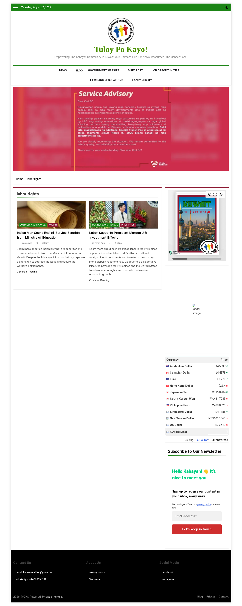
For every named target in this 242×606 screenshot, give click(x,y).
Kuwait (53, 225)
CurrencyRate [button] (219, 440)
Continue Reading (27, 271)
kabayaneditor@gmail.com (38, 572)
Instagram (168, 579)
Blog (79, 70)
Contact (224, 596)
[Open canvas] (15, 7)
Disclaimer (95, 579)
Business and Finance (33, 225)
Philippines (127, 225)
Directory (135, 70)
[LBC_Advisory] (121, 129)
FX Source (201, 440)
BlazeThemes (54, 596)
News (63, 70)
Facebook (167, 572)
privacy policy (204, 504)
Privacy (210, 596)
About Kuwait (142, 80)
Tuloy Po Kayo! (121, 49)
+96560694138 (37, 579)
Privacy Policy (97, 572)
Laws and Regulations (106, 80)
